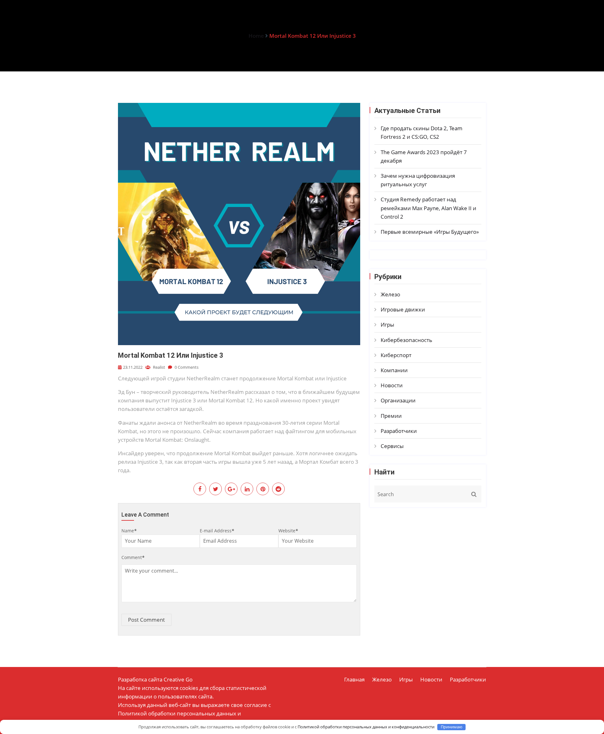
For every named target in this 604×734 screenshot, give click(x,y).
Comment (132, 557)
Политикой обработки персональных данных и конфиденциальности (366, 727)
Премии (391, 415)
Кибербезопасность (406, 340)
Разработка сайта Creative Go (155, 679)
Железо (390, 294)
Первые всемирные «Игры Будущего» (430, 231)
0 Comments (186, 367)
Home (256, 35)
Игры (387, 324)
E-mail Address (217, 531)
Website (288, 531)
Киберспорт (396, 355)
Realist (158, 367)
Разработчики (399, 430)
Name (129, 531)
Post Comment (146, 619)
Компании (394, 370)
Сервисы (392, 446)
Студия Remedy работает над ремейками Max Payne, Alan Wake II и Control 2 (428, 208)
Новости (392, 385)
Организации (398, 400)
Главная (354, 679)
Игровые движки (403, 309)
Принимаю (451, 727)
